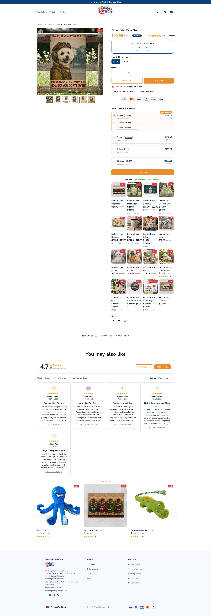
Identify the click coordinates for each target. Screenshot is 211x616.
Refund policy (134, 583)
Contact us (91, 564)
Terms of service (135, 569)
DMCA (89, 578)
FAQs (89, 574)
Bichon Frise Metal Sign (54, 424)
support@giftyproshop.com (56, 591)
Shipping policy (134, 574)
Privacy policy (134, 564)
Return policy (133, 578)
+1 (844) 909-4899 (53, 588)
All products (49, 24)
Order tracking (92, 569)
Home (39, 24)
